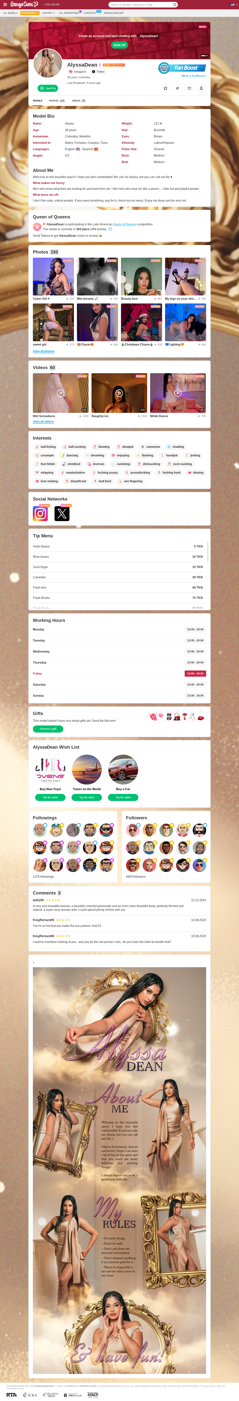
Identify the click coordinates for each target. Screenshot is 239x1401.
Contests (90, 13)
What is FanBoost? (194, 75)
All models (10, 13)
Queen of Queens (124, 224)
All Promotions (69, 13)
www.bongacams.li (45, 1386)
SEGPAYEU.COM (88, 1386)
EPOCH (71, 1386)
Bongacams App (114, 13)
